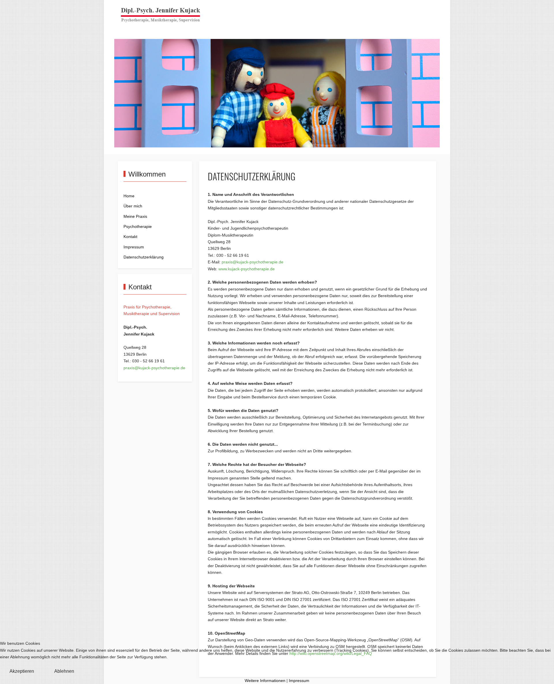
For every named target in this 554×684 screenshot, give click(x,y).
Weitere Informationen (265, 681)
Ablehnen (64, 671)
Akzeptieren (22, 671)
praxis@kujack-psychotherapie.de (154, 368)
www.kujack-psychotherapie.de (246, 269)
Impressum (299, 681)
